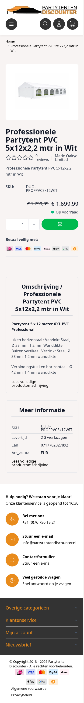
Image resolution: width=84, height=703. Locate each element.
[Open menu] (11, 24)
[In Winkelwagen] (60, 224)
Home (10, 41)
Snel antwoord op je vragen (46, 583)
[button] (42, 608)
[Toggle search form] (45, 24)
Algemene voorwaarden (30, 688)
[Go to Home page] (42, 10)
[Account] (59, 24)
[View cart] (72, 24)
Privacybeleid (21, 695)
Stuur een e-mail (36, 563)
